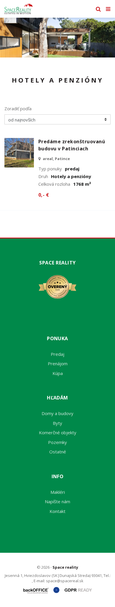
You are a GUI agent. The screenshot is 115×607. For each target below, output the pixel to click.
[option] (57, 37)
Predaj (57, 354)
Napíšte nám (57, 501)
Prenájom (58, 363)
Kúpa (57, 373)
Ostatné (57, 452)
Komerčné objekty (57, 432)
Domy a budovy (57, 413)
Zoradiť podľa (18, 108)
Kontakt (57, 511)
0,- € (43, 195)
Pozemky (57, 442)
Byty (57, 423)
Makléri (57, 492)
